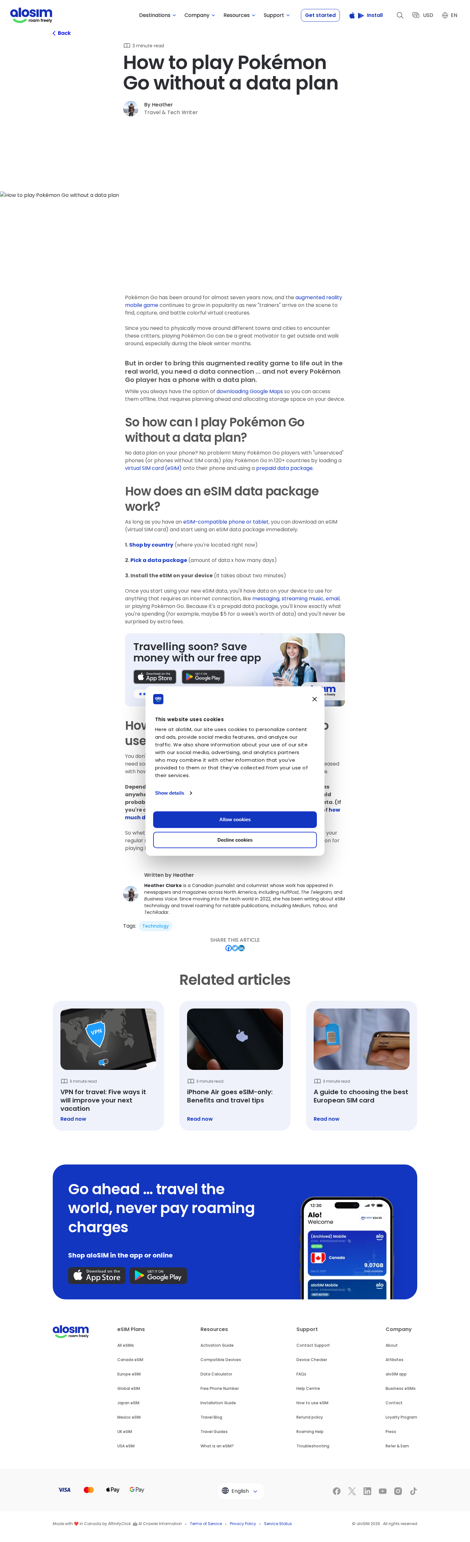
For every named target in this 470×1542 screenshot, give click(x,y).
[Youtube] (383, 1491)
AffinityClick (119, 1523)
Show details (169, 793)
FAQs (301, 1374)
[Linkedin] (241, 948)
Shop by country (151, 545)
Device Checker (311, 1359)
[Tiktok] (413, 1491)
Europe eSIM (129, 1374)
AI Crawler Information (160, 1523)
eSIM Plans (131, 1329)
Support (307, 1329)
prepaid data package (284, 468)
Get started (320, 15)
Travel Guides (214, 1431)
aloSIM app (396, 1374)
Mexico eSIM (129, 1417)
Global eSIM (128, 1388)
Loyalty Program (401, 1417)
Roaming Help (310, 1431)
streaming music (303, 598)
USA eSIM (126, 1446)
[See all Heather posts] (235, 893)
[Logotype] (31, 15)
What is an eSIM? (217, 1446)
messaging (265, 598)
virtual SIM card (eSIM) (153, 468)
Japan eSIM (128, 1403)
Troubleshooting (312, 1446)
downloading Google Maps (249, 391)
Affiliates (394, 1359)
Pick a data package (158, 560)
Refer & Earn (397, 1446)
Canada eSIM (130, 1359)
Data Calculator (216, 1374)
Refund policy (309, 1417)
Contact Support (313, 1345)
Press (391, 1431)
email (333, 598)
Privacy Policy (243, 1523)
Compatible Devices (220, 1359)
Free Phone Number (219, 1388)
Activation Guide (217, 1345)
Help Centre (308, 1388)
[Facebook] (228, 948)
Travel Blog (211, 1417)
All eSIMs (125, 1345)
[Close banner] (314, 699)
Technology (155, 926)
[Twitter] (235, 948)
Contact (394, 1403)
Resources (214, 1329)
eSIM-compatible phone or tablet (226, 522)
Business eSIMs (401, 1388)
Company (399, 1329)
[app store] (97, 1275)
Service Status (278, 1523)
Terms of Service (206, 1523)
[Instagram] (398, 1491)
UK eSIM (124, 1431)
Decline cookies (235, 840)
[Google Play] (203, 677)
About (392, 1345)
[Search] (400, 15)
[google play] (158, 1275)
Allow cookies (235, 819)
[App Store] (154, 677)
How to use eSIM (312, 1403)
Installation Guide (218, 1403)
